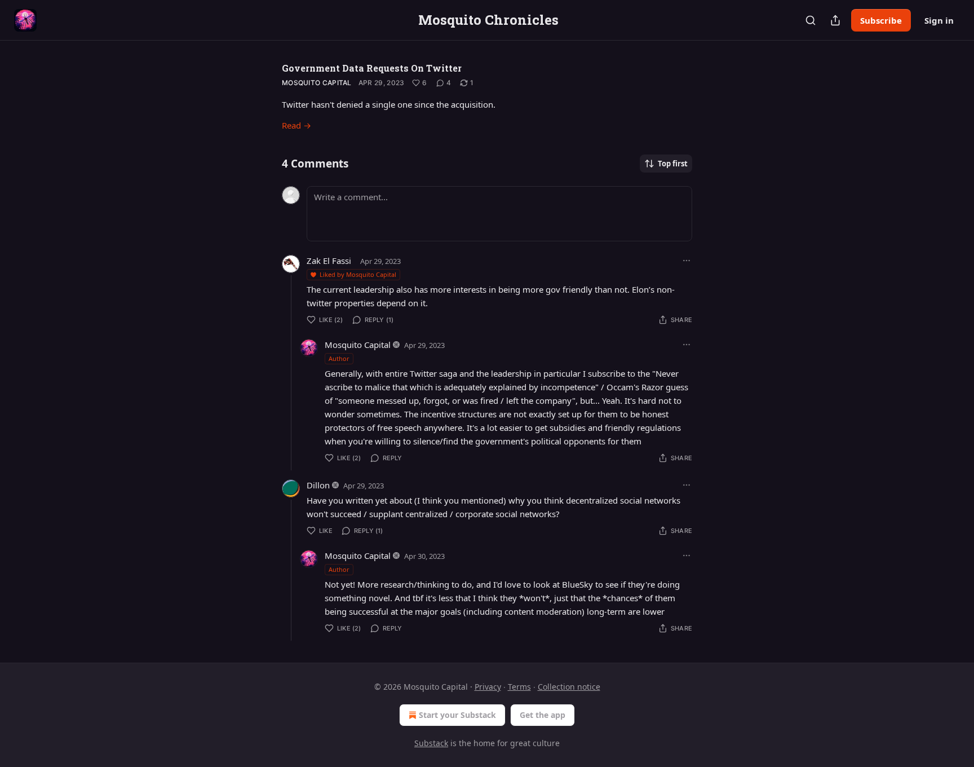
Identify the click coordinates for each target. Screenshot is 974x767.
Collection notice (569, 686)
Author (339, 358)
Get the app (542, 714)
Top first (673, 163)
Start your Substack (457, 714)
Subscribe (881, 20)
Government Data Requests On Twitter (372, 68)
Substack (431, 743)
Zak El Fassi (329, 260)
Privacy (488, 686)
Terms (519, 686)
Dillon (318, 485)
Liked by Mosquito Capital (358, 274)
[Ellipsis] (687, 261)
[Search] (810, 20)
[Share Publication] (835, 20)
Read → (296, 125)
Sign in (939, 20)
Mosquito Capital (317, 82)
